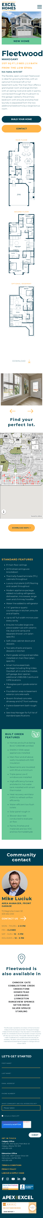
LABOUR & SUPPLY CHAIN (13, 1173)
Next (30, 411)
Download (19, 361)
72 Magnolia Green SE (12, 911)
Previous (13, 411)
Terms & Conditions (11, 1165)
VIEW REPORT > (9, 1211)
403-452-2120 (8, 914)
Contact (21, 128)
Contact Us (10, 918)
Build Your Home (21, 119)
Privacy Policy (9, 1169)
